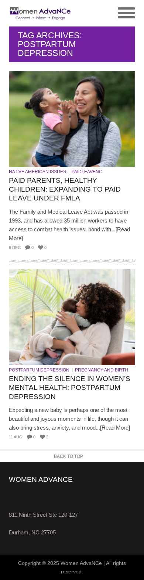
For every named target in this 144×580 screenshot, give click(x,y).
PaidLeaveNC (87, 171)
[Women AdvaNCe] (40, 13)
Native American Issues (37, 171)
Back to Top (68, 456)
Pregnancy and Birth (101, 370)
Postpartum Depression (39, 370)
